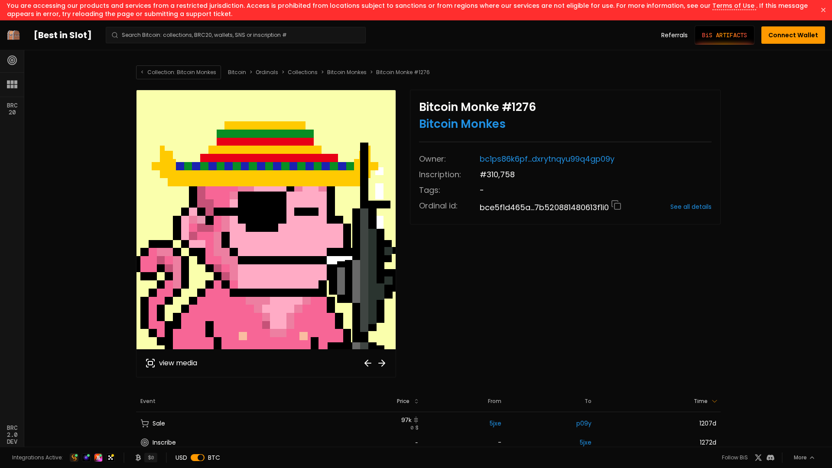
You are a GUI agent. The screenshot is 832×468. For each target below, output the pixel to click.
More (800, 457)
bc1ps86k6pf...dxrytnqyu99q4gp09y (547, 158)
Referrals (674, 35)
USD (181, 458)
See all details (691, 206)
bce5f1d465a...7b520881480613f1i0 (545, 207)
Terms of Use (734, 5)
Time (701, 401)
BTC (214, 458)
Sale (159, 423)
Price (403, 401)
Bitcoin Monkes (347, 72)
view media (178, 363)
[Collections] (12, 84)
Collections (303, 72)
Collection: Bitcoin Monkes (178, 72)
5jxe (495, 423)
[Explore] (12, 60)
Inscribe (164, 442)
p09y (584, 423)
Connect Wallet (793, 35)
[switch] (198, 457)
